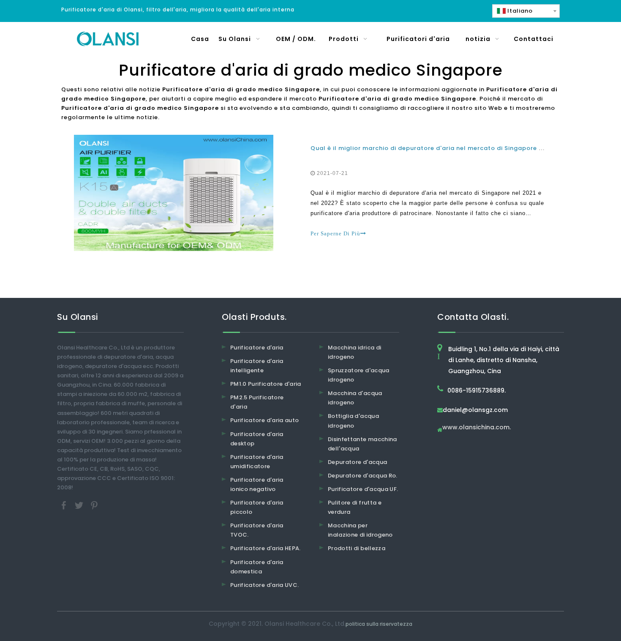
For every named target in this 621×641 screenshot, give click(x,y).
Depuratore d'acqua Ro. (363, 476)
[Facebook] (64, 505)
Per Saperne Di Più (335, 233)
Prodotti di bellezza (356, 548)
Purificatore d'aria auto (264, 420)
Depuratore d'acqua (357, 462)
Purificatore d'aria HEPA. (265, 548)
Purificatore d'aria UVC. (264, 585)
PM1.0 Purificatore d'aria (265, 384)
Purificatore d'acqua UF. (363, 489)
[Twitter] (79, 505)
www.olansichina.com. (476, 427)
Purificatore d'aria (256, 348)
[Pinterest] (94, 505)
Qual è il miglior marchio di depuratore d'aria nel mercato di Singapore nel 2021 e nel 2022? (456, 148)
